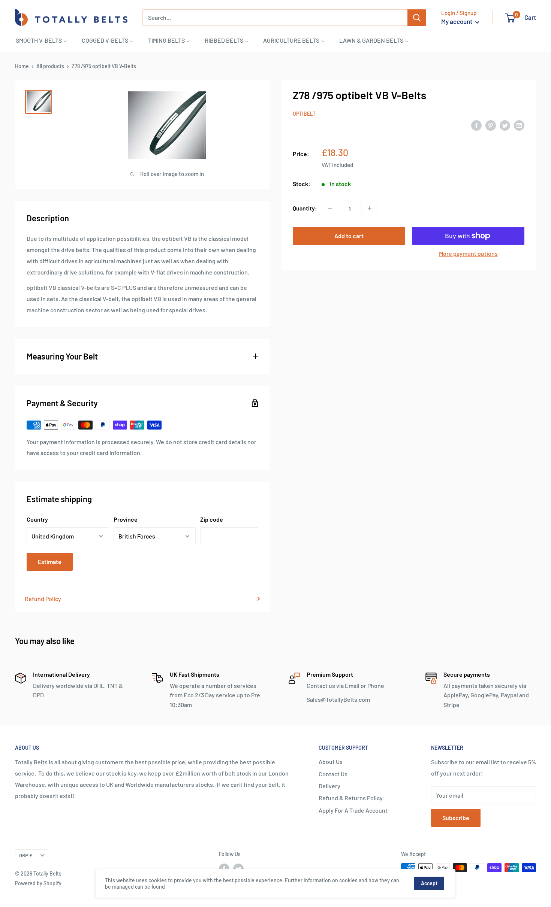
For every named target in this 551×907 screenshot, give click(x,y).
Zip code (211, 519)
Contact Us (333, 773)
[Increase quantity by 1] (369, 208)
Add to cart (349, 235)
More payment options (468, 253)
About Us (331, 761)
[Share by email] (519, 125)
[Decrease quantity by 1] (330, 208)
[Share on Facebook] (476, 125)
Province (126, 519)
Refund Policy (43, 598)
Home (22, 66)
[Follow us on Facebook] (224, 868)
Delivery (329, 785)
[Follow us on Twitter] (238, 868)
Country (37, 519)
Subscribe (455, 817)
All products (50, 66)
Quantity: (305, 208)
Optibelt (304, 113)
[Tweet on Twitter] (505, 125)
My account (457, 21)
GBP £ (25, 855)
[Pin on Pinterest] (490, 125)
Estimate (49, 561)
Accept (429, 883)
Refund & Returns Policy (351, 797)
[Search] (416, 17)
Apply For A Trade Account (353, 810)
